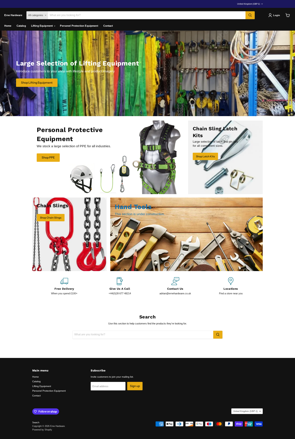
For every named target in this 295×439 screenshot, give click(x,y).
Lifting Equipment (42, 25)
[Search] (250, 15)
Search (35, 422)
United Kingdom (248, 4)
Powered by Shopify (42, 429)
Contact (108, 25)
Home (7, 25)
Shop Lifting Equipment (37, 82)
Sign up (135, 386)
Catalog (21, 25)
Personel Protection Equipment (79, 25)
